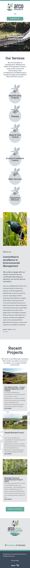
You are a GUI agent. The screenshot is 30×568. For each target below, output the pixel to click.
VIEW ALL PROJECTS (15, 509)
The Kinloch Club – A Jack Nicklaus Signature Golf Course (14, 389)
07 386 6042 (20, 545)
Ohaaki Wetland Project (14, 433)
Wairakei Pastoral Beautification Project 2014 (13, 479)
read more (8, 408)
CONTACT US (15, 18)
